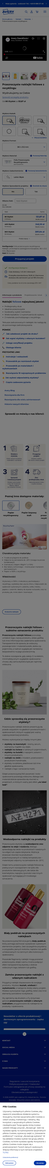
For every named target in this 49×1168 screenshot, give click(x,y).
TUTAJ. (6, 1152)
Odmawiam (9, 1163)
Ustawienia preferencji (10, 1157)
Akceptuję (40, 1163)
